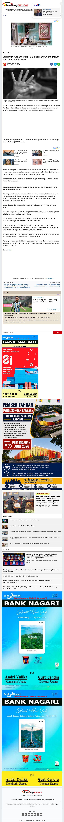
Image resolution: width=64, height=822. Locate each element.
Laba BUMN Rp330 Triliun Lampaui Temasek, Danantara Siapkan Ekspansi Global (27, 317)
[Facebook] (23, 814)
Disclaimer (32, 799)
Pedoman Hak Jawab (41, 804)
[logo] (32, 793)
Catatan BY (14, 799)
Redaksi (20, 799)
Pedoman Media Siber (27, 804)
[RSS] (41, 814)
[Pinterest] (29, 814)
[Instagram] (32, 814)
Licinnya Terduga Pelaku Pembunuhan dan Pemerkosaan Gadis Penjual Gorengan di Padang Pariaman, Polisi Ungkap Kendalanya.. (17, 286)
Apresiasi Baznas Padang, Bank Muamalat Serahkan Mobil (20, 576)
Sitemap (52, 799)
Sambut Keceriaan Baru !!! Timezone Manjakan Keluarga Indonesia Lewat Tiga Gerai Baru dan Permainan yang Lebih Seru (41, 556)
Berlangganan (10, 804)
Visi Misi (47, 799)
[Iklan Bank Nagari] (32, 689)
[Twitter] (26, 814)
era (10, 250)
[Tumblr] (38, 814)
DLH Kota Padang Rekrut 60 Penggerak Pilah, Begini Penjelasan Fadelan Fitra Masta (29, 543)
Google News (49, 278)
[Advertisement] (31, 124)
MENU (5, 15)
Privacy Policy (40, 799)
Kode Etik (17, 804)
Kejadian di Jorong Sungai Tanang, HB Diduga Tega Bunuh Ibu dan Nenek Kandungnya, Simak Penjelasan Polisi (35, 531)
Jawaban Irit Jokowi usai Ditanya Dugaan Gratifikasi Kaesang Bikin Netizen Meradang (47, 285)
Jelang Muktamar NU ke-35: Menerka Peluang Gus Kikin (23, 525)
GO (57, 332)
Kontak (26, 799)
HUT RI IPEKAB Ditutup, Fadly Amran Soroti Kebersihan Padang (24, 520)
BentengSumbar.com (32, 820)
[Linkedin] (35, 814)
